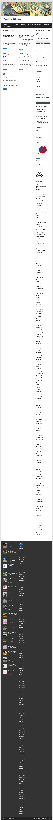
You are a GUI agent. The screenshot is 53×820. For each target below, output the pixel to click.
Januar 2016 (38, 478)
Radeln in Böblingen (13, 19)
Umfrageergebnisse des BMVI (26, 35)
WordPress (44, 818)
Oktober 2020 (38, 377)
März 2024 (38, 304)
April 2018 (38, 430)
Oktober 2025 (38, 275)
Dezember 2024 (39, 288)
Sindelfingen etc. (37, 24)
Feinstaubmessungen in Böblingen (42, 200)
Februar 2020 (38, 391)
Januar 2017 (38, 456)
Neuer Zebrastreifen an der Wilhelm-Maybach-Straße (12, 659)
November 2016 (39, 460)
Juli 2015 (37, 488)
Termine (16, 24)
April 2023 (38, 323)
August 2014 (38, 508)
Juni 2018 (38, 426)
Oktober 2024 (38, 291)
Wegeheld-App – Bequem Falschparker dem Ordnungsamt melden (42, 122)
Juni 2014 (21, 809)
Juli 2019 (37, 403)
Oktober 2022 (38, 334)
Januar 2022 (38, 350)
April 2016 (38, 472)
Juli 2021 (37, 361)
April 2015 (38, 494)
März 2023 (38, 325)
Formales (46, 24)
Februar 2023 (38, 327)
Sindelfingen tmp (39, 238)
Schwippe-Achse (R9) (40, 236)
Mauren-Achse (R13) (40, 220)
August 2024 (38, 295)
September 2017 (39, 442)
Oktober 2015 (38, 483)
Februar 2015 (38, 497)
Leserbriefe (38, 81)
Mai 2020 (37, 385)
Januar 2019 (38, 414)
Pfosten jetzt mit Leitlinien (12, 599)
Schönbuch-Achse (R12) (40, 234)
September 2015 (39, 485)
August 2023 (38, 316)
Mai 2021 (37, 364)
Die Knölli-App (44, 49)
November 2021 (22, 642)
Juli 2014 (37, 510)
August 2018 (38, 423)
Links (37, 219)
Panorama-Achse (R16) (40, 227)
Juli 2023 (37, 318)
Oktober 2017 (38, 440)
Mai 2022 (37, 343)
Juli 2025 (37, 279)
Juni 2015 (38, 490)
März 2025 (38, 286)
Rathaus (37, 84)
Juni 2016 (38, 469)
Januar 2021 (38, 371)
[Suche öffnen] (49, 24)
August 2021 (38, 359)
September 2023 (39, 314)
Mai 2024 (37, 300)
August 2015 (38, 487)
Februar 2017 (38, 455)
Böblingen (30, 24)
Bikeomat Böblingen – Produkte (41, 192)
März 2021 (38, 368)
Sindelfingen (38, 86)
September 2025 (39, 277)
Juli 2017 (37, 446)
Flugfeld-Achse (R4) (39, 201)
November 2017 (39, 439)
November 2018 (39, 417)
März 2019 (38, 410)
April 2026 (38, 267)
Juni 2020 (38, 384)
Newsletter (38, 224)
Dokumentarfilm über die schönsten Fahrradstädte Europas (12, 614)
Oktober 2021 (38, 355)
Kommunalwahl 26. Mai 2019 (41, 213)
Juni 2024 (38, 298)
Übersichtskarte (39, 245)
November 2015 (39, 481)
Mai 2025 (37, 282)
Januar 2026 (38, 270)
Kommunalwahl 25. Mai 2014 (41, 211)
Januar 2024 (38, 307)
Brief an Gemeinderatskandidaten (42, 194)
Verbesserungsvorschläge (40, 248)
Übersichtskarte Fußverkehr (41, 246)
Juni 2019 (38, 405)
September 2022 (39, 336)
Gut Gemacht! (38, 205)
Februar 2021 (38, 369)
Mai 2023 (37, 322)
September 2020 (39, 378)
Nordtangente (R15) (39, 226)
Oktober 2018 (38, 419)
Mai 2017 (37, 449)
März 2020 (38, 389)
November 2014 (39, 503)
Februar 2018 (38, 433)
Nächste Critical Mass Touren (41, 222)
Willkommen (38, 254)
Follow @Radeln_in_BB (40, 166)
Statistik (37, 239)
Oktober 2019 (38, 398)
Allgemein (20, 33)
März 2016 (38, 474)
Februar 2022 (38, 348)
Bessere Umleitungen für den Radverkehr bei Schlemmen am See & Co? (12, 646)
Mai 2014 (37, 513)
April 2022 (38, 345)
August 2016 (38, 465)
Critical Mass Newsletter (40, 196)
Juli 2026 (37, 263)
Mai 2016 (37, 471)
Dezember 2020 (39, 373)
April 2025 (38, 284)
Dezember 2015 (39, 480)
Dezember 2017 (39, 437)
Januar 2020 (38, 393)
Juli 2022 (37, 339)
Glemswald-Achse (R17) (40, 203)
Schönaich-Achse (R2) (40, 232)
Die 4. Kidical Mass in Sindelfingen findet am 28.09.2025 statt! (12, 672)
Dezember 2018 (39, 416)
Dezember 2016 (39, 458)
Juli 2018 (37, 425)
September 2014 (39, 506)
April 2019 (38, 409)
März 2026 (38, 268)
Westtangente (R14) (39, 252)
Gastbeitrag (38, 79)
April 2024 (38, 302)
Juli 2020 (37, 382)
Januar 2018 (38, 435)
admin (27, 36)
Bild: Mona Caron (7, 26)
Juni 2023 (38, 320)
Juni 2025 (38, 281)
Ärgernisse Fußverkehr (40, 191)
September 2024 (39, 293)
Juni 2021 (38, 362)
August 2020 (38, 380)
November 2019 (39, 396)
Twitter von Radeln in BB (40, 243)
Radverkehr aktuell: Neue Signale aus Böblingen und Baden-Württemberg (12, 573)
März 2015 (38, 496)
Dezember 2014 (39, 501)
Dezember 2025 (39, 272)
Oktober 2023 (38, 313)
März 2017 (38, 453)
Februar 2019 (38, 412)
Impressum (38, 207)
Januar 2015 (38, 499)
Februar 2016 (38, 476)
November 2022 (39, 332)
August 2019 (38, 401)
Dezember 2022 (39, 330)
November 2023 (39, 311)
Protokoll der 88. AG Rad (12, 625)
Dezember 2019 (39, 394)
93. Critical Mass (11, 592)
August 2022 (38, 338)
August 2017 (38, 444)
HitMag (48, 818)
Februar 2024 (38, 306)
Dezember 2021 (39, 352)
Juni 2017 (38, 448)
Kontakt (37, 215)
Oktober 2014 (38, 504)
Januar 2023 (38, 329)
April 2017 (38, 451)
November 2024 (39, 290)
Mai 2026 (37, 265)
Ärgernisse (38, 189)
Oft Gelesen (38, 82)
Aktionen (37, 74)
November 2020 (39, 375)
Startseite (6, 24)
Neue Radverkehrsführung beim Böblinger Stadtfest (12, 559)
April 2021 (38, 366)
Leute (37, 217)
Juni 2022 (38, 341)
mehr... (4, 48)
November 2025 (39, 274)
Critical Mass (22, 24)
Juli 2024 (37, 297)
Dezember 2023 (39, 309)
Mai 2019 (37, 407)
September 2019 (39, 400)
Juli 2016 (37, 467)
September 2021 (39, 357)
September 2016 (39, 464)
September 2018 (39, 421)
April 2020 (38, 387)
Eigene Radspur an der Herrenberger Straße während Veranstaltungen (12, 580)
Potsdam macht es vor (8, 74)
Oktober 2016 (38, 462)
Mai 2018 (37, 428)
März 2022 (38, 346)
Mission (11, 24)
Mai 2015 (37, 492)
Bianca (37, 61)
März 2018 (38, 432)
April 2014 (38, 515)
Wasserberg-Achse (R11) (40, 250)
